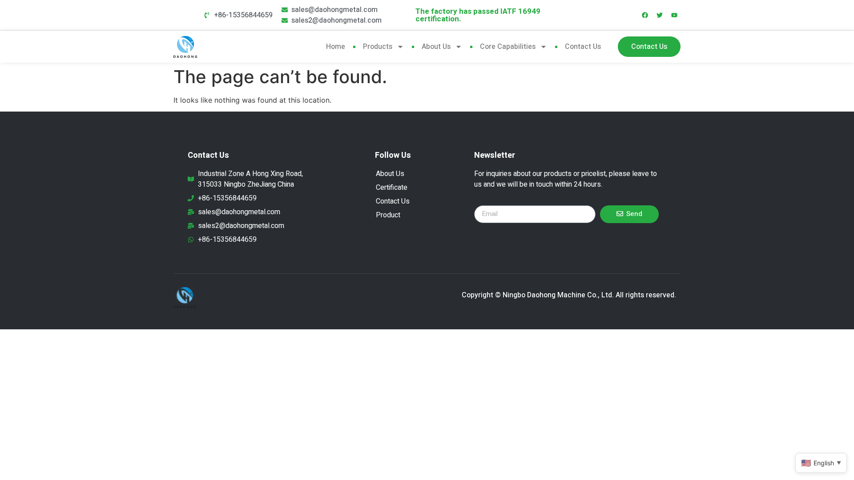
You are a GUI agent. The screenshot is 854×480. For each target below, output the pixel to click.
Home (335, 46)
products (377, 46)
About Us (436, 46)
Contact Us (583, 46)
